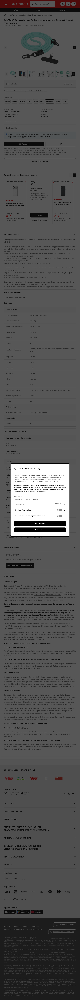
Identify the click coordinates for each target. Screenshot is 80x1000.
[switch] (59, 510)
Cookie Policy (18, 496)
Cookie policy (34, 500)
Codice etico (26, 500)
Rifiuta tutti (40, 530)
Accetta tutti (40, 523)
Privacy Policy (18, 500)
